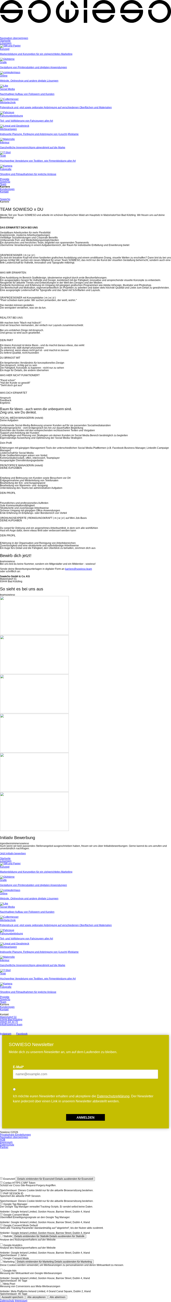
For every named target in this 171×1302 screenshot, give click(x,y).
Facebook (22, 1033)
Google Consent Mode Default (20, 1225)
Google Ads (9, 1270)
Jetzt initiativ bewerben (13, 853)
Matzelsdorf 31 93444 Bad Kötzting (11, 1018)
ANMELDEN (85, 1117)
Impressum (6, 1142)
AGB (2, 1139)
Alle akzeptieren (36, 1297)
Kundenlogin (7, 189)
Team (3, 184)
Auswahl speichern (12, 1297)
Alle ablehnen (57, 1297)
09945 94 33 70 (9, 1022)
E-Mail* (18, 1067)
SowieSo (5, 181)
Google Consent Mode (16, 1214)
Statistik (7, 1236)
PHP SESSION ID (13, 1193)
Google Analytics (12, 1245)
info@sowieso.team (11, 1024)
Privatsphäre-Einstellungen (15, 1134)
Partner (4, 1147)
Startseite (5, 40)
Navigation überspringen (14, 38)
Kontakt (4, 191)
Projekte (4, 179)
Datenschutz (7, 1144)
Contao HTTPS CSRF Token (19, 1182)
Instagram (5, 1033)
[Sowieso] (85, 35)
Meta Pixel (9, 1283)
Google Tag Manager (15, 1204)
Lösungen (5, 43)
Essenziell (9, 1178)
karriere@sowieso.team (78, 568)
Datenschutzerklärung (113, 1096)
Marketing (9, 1261)
